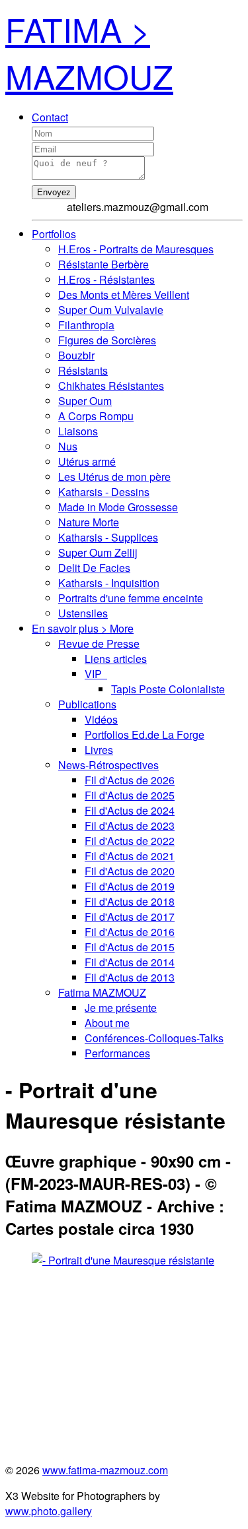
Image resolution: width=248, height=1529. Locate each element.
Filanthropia (86, 324)
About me (107, 1022)
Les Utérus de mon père (114, 476)
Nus (67, 446)
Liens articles (116, 658)
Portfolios (54, 233)
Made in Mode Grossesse (118, 507)
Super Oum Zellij (98, 552)
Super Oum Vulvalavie (110, 309)
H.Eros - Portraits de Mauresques (136, 249)
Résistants (83, 370)
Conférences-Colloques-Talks (154, 1037)
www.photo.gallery (48, 1510)
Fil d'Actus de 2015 (130, 946)
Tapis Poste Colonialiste (168, 689)
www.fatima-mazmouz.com (105, 1470)
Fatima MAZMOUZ (102, 992)
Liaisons (78, 431)
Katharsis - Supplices (108, 537)
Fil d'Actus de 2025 (130, 795)
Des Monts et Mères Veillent (123, 294)
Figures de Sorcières (107, 340)
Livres (99, 749)
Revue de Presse (99, 643)
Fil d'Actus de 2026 (130, 780)
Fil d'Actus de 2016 (130, 931)
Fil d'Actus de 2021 (130, 855)
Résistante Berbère (103, 264)
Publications (87, 704)
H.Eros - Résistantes (106, 279)
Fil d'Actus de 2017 (130, 916)
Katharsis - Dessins (103, 491)
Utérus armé (87, 461)
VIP (96, 673)
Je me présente (121, 1007)
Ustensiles (83, 613)
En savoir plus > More (83, 628)
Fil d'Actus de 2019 (130, 886)
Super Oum (85, 400)
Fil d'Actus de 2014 (130, 962)
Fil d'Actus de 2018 (130, 901)
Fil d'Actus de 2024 (130, 810)
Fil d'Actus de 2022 (130, 840)
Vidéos (101, 719)
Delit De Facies (94, 567)
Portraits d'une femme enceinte (130, 598)
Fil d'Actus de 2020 (130, 871)
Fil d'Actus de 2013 (130, 977)
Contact (50, 117)
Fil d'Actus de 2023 (130, 825)
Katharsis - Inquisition (108, 582)
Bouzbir (76, 355)
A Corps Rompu (96, 415)
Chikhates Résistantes (111, 385)
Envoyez (54, 192)
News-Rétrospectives (108, 764)
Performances (117, 1053)
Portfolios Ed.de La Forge (144, 734)
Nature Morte (88, 522)
